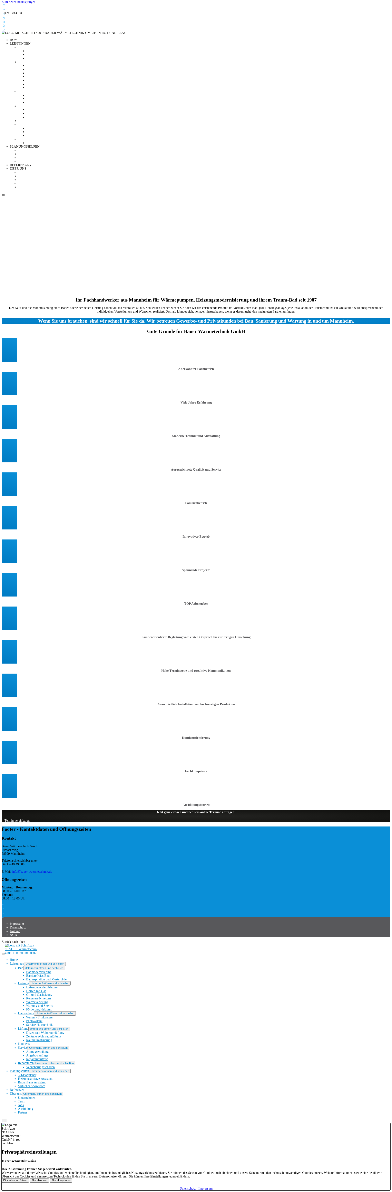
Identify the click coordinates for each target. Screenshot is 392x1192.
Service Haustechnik (45, 102)
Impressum (17, 923)
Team (22, 176)
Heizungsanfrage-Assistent (43, 154)
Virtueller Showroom (38, 161)
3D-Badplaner (30, 150)
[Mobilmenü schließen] (3, 953)
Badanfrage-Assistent (39, 157)
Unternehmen (30, 172)
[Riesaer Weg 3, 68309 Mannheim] (4, 24)
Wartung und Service (45, 84)
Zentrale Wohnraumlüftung (53, 113)
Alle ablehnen (39, 1180)
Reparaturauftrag (43, 135)
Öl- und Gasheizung (44, 73)
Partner (25, 187)
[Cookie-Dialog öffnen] (4, 1120)
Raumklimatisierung (45, 117)
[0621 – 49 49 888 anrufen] (4, 7)
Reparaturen (30, 139)
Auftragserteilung (44, 128)
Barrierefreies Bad (44, 54)
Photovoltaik (39, 98)
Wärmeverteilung (43, 80)
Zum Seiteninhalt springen (19, 1)
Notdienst (27, 120)
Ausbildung (29, 183)
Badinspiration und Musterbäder (57, 58)
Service (25, 124)
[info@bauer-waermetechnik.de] (4, 20)
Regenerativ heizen (44, 76)
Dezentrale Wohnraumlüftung (55, 109)
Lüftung (26, 106)
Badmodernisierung (44, 51)
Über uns (18, 168)
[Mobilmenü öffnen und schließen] (3, 195)
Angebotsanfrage (43, 131)
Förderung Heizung (44, 87)
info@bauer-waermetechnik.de (32, 871)
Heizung (25, 62)
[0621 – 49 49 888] (4, 16)
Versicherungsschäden (48, 143)
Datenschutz (18, 927)
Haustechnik (30, 91)
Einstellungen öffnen (15, 1180)
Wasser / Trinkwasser (45, 95)
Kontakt (15, 931)
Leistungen (20, 43)
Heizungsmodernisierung (49, 65)
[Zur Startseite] (64, 33)
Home (14, 959)
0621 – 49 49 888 (13, 13)
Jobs (22, 179)
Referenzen (17, 1089)
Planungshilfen (25, 146)
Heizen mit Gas (39, 69)
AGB (13, 934)
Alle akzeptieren (60, 1180)
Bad (21, 47)
